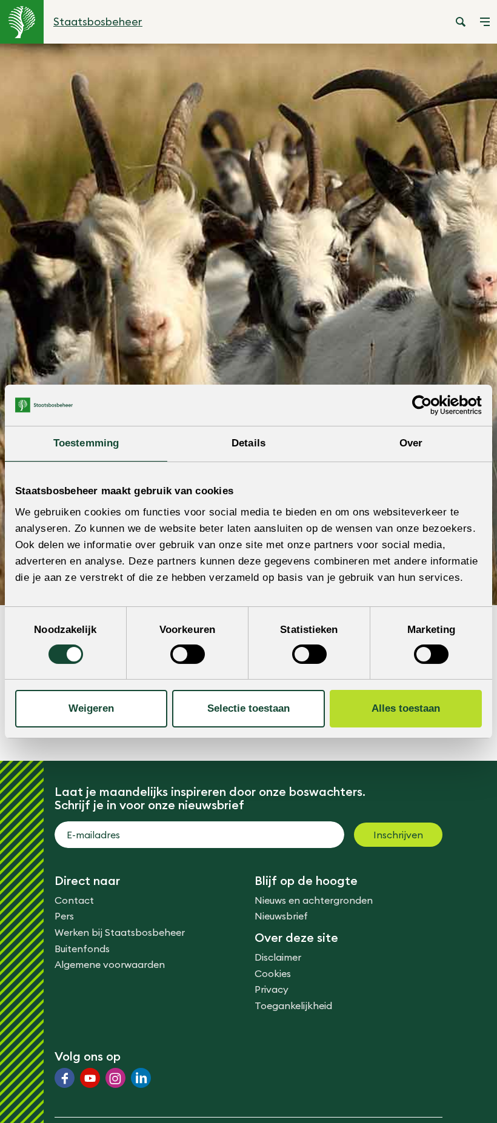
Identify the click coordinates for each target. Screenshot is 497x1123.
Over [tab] (410, 443)
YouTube (90, 1078)
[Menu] (485, 22)
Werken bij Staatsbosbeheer (120, 932)
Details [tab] (248, 443)
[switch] (187, 654)
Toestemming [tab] (86, 443)
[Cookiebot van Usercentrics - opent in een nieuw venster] (429, 405)
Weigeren (91, 708)
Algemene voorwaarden (110, 964)
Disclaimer (278, 957)
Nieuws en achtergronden (314, 900)
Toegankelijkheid (293, 1005)
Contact (74, 900)
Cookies (273, 973)
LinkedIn (141, 1078)
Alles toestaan (406, 708)
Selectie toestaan (248, 708)
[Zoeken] (461, 22)
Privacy (272, 989)
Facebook (65, 1078)
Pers (64, 916)
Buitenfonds (82, 948)
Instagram (115, 1078)
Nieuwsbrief (281, 916)
